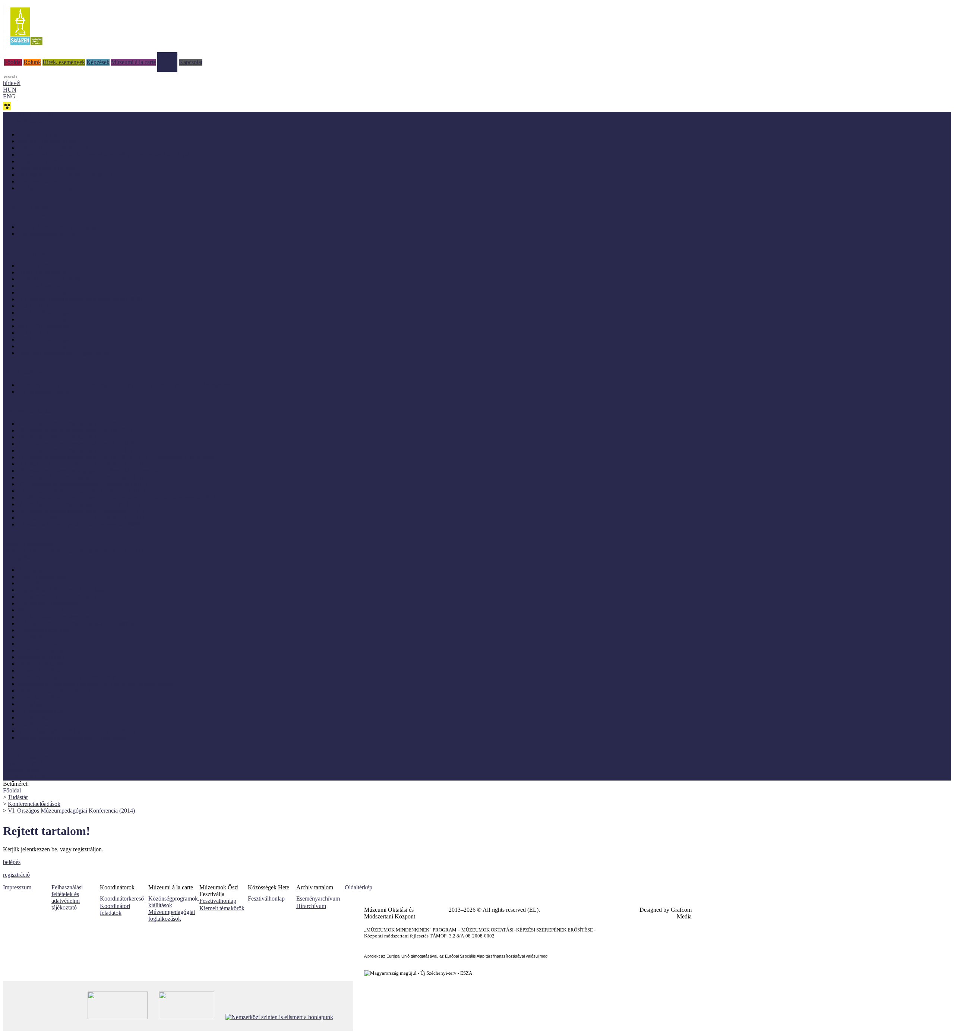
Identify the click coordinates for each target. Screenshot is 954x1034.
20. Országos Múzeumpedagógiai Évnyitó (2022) (76, 430)
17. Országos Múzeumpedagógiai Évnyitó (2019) (76, 444)
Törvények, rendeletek (29, 763)
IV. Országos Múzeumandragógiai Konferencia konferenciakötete (95, 470)
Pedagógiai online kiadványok (53, 148)
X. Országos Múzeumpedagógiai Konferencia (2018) (80, 477)
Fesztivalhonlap (217, 901)
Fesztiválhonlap (266, 898)
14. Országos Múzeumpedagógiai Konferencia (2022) (81, 423)
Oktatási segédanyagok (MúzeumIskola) (65, 174)
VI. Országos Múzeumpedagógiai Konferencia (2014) (81, 491)
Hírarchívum (311, 906)
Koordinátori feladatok (115, 909)
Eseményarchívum (318, 898)
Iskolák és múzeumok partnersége (57, 227)
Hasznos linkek (21, 770)
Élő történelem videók (44, 391)
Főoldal (13, 62)
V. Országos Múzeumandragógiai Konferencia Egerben (83, 464)
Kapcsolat (190, 62)
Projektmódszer (36, 717)
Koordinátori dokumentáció (35, 777)
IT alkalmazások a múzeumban (54, 617)
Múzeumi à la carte (133, 62)
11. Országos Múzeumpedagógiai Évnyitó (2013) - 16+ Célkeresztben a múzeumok (116, 457)
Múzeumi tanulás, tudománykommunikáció (69, 677)
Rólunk (32, 62)
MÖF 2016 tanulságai (43, 326)
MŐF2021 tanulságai (43, 286)
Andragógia (32, 570)
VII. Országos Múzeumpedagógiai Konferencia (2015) (82, 484)
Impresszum (17, 887)
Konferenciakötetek (41, 181)
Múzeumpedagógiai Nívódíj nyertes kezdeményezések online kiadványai (103, 154)
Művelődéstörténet (39, 697)
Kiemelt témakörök (221, 908)
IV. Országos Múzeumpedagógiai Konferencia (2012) (81, 511)
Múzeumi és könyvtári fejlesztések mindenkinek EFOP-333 (73, 550)
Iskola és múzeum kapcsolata (52, 610)
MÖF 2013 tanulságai (43, 346)
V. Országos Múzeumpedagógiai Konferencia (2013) (80, 504)
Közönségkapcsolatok (44, 630)
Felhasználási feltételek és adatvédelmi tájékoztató (67, 897)
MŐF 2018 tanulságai (43, 312)
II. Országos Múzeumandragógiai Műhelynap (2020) (80, 299)
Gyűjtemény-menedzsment (49, 603)
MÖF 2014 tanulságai (43, 339)
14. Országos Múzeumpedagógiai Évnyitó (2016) (76, 450)
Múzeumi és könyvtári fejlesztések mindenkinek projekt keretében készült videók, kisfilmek (125, 385)
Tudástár (167, 55)
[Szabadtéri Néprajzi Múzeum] (26, 47)
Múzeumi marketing (41, 657)
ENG (9, 96)
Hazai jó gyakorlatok (42, 272)
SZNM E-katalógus (26, 757)
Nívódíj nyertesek (39, 265)
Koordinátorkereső (122, 898)
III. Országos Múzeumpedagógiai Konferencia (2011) (81, 517)
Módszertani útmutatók (45, 161)
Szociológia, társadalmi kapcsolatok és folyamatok (77, 731)
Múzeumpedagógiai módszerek (54, 690)
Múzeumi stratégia (39, 670)
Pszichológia (33, 724)
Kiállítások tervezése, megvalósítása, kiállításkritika (78, 623)
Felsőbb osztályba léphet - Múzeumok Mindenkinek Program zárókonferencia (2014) (118, 497)
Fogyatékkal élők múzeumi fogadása (61, 590)
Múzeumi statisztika (41, 664)
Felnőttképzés (34, 583)
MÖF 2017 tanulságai (43, 319)
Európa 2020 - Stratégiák (47, 188)
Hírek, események (63, 62)
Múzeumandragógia (41, 650)
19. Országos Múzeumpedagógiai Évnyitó (67, 437)
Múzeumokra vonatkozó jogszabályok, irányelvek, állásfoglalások (95, 684)
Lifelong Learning (39, 643)
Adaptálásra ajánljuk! (28, 115)
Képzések (98, 62)
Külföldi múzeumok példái (49, 279)
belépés (11, 862)
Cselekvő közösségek (28, 543)
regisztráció (16, 874)
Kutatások (30, 637)
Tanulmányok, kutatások (47, 168)
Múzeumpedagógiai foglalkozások (171, 915)
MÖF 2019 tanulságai (43, 306)
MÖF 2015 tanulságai (43, 333)
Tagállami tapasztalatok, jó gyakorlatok (64, 353)
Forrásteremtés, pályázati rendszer (57, 596)
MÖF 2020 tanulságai (43, 292)
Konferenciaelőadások (34, 804)
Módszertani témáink (27, 207)
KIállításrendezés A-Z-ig (47, 233)
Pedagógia (30, 704)
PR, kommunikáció (40, 710)
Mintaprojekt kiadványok (47, 141)
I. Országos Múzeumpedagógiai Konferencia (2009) (79, 524)
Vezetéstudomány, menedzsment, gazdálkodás (72, 737)
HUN (9, 89)
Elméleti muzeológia (42, 576)
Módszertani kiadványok (47, 134)
